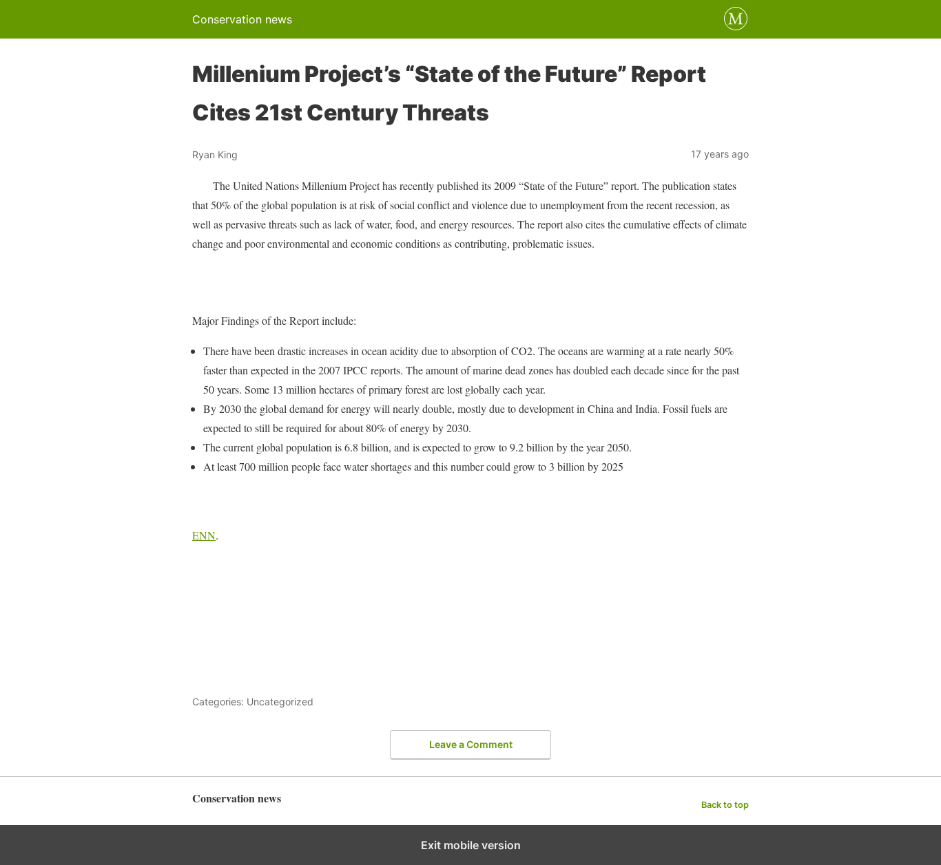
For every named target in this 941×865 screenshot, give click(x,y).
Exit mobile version (471, 845)
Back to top (725, 805)
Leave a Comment (471, 744)
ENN (204, 535)
